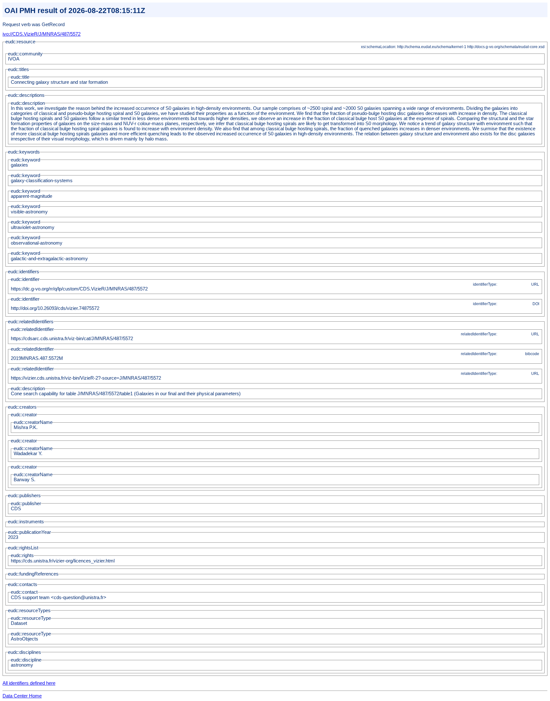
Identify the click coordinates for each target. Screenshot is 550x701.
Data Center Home (22, 695)
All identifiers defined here (29, 683)
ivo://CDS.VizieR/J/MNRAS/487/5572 (42, 34)
